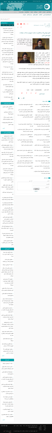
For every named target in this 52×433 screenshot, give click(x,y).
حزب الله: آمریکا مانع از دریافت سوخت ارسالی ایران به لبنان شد (42, 162)
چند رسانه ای (29, 15)
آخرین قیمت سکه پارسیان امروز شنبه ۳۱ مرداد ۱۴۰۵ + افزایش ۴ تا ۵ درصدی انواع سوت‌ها (8, 31)
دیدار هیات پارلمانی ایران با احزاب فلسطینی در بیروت (43, 141)
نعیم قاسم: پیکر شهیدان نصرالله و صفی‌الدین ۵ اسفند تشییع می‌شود (43, 110)
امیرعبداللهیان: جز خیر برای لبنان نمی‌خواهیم (26, 135)
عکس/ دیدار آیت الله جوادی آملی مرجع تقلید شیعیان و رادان (7, 289)
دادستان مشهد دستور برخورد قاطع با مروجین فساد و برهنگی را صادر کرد (7, 333)
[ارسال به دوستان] (21, 24)
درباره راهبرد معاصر (28, 425)
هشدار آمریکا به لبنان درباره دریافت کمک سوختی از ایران (42, 151)
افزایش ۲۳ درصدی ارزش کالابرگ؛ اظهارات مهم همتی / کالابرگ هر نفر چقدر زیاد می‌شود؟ (8, 282)
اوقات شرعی (32, 427)
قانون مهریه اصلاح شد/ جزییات (8, 98)
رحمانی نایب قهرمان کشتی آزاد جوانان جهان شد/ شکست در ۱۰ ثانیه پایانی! (7, 310)
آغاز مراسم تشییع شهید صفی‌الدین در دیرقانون (26, 105)
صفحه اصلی (49, 12)
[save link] (24, 24)
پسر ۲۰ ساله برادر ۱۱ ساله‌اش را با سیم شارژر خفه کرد (7, 392)
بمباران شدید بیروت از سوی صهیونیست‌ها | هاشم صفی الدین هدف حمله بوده (42, 125)
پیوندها (15, 1)
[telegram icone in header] (8, 10)
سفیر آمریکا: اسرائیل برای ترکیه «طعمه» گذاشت (8, 85)
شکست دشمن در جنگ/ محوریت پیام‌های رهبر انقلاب (8, 118)
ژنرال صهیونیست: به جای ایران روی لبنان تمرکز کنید (42, 135)
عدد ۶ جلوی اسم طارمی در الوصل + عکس (8, 410)
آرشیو (9, 1)
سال (3, 25)
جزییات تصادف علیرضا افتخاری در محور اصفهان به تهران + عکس (7, 180)
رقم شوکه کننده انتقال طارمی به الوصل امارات (7, 294)
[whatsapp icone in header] (31, 94)
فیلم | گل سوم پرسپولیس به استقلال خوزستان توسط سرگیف (7, 198)
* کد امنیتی (47, 187)
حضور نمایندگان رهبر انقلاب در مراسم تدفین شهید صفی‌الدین (42, 105)
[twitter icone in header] (3, 10)
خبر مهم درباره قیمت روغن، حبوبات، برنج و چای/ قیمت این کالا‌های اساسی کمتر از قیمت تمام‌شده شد (7, 301)
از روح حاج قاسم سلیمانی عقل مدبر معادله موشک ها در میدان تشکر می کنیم (25, 156)
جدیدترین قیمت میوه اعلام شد (8, 193)
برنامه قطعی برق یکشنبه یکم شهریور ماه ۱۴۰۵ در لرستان (7, 345)
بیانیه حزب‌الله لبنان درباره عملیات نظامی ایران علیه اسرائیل (42, 146)
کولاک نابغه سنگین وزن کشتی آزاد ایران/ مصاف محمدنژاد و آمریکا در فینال (7, 317)
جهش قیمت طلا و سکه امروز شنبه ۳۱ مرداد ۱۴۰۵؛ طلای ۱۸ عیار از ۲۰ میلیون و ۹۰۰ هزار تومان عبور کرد (7, 60)
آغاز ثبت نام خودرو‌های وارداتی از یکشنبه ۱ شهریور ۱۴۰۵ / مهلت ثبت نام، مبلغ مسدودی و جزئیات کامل (7, 139)
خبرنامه (18, 1)
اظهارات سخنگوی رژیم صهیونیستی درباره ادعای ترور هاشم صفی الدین (25, 116)
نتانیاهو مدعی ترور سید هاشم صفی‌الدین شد (42, 130)
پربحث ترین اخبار (4, 23)
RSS (29, 427)
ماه (6, 25)
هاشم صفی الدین (38, 90)
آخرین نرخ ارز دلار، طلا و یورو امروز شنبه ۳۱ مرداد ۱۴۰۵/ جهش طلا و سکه (7, 79)
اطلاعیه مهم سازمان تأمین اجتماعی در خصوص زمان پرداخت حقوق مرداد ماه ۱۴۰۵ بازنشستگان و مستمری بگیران (8, 220)
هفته (9, 25)
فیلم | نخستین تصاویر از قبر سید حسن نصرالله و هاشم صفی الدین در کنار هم (25, 110)
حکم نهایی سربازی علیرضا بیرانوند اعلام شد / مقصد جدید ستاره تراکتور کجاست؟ (7, 404)
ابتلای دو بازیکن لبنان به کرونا (27, 145)
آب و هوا (5, 1)
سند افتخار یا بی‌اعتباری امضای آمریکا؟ (8, 113)
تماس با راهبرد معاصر (24, 1)
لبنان (32, 90)
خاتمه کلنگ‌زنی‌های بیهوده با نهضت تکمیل (7, 123)
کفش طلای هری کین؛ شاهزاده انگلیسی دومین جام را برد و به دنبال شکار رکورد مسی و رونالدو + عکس (7, 211)
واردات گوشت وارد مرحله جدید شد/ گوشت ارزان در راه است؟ (8, 254)
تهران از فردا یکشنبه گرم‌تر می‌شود (8, 339)
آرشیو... (3, 128)
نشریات (24, 15)
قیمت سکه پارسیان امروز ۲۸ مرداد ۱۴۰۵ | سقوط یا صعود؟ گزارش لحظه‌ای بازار (7, 235)
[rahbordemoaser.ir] (43, 6)
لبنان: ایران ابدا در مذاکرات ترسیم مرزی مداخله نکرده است (42, 167)
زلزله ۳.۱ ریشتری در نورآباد (8, 265)
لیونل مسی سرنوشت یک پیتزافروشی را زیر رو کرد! (8, 398)
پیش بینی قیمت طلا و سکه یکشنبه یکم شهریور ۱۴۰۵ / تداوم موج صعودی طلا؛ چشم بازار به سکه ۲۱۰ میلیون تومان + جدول (7, 51)
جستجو (12, 1)
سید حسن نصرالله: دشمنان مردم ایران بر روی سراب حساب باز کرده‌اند (25, 130)
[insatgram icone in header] (1, 10)
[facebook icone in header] (26, 94)
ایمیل (47, 184)
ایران (28, 90)
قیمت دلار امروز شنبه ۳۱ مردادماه (8, 68)
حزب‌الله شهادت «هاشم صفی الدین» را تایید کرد (25, 125)
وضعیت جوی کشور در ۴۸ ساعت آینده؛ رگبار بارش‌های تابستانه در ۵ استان (8, 351)
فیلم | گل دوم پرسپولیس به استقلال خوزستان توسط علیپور (7, 203)
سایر (45, 23)
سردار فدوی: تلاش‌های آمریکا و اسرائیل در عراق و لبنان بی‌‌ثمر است (42, 172)
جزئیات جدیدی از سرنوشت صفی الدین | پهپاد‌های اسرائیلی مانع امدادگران (25, 141)
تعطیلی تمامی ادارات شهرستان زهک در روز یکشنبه (8, 260)
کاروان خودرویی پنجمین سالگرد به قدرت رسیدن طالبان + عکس (7, 242)
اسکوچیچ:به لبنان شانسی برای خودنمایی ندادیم (25, 167)
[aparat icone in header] (5, 10)
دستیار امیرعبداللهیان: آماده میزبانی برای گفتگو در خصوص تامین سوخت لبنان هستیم (25, 162)
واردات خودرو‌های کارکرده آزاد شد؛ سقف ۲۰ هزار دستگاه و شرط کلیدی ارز (7, 228)
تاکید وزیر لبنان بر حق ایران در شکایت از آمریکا (42, 156)
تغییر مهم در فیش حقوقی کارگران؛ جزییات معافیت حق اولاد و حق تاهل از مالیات (7, 187)
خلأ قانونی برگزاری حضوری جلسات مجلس (8, 107)
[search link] (2, 12)
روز (12, 25)
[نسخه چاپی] (17, 24)
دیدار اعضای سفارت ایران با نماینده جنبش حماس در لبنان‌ (25, 151)
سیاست (49, 23)
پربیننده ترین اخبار (10, 23)
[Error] (17, 98)
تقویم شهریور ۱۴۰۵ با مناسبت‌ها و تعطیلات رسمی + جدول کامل (7, 92)
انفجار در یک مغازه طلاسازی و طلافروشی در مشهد (7, 415)
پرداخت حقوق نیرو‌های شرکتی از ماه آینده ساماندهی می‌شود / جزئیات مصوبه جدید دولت (7, 147)
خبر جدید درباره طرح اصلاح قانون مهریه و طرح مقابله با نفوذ (7, 73)
